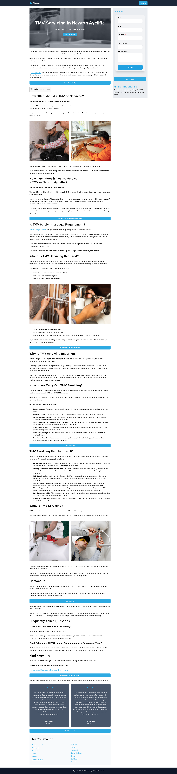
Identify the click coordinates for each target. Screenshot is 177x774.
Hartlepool (74, 750)
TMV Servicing (36, 72)
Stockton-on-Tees (37, 760)
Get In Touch (70, 601)
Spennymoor (45, 670)
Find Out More (70, 445)
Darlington (53, 670)
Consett (73, 762)
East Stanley (75, 759)
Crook (60, 670)
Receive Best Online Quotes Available (70, 218)
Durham (34, 757)
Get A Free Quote (70, 731)
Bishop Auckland (35, 670)
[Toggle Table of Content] (47, 89)
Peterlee (73, 747)
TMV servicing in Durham (38, 230)
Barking (65, 670)
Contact (143, 3)
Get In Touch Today (70, 83)
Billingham (74, 744)
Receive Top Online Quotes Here (70, 347)
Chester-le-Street (76, 753)
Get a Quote (69, 34)
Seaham (73, 756)
